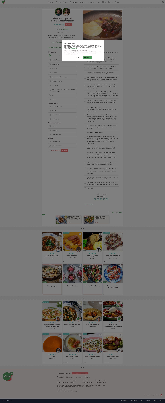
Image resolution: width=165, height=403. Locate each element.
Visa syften (78, 57)
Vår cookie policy (74, 48)
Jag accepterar (87, 57)
